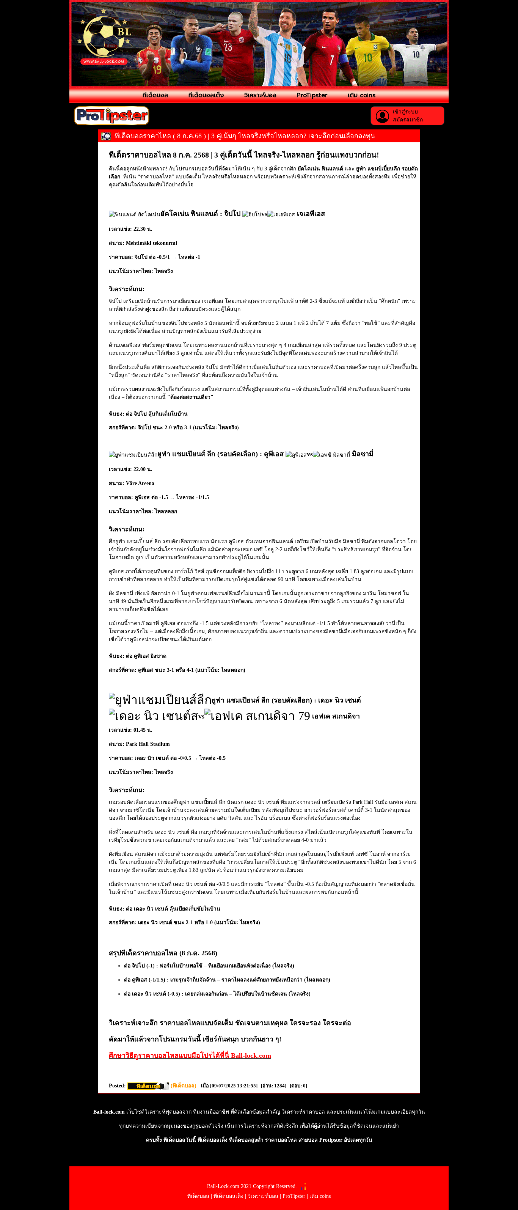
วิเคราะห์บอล (260, 95)
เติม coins (361, 95)
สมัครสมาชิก (408, 120)
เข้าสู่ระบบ (405, 112)
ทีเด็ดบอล (155, 95)
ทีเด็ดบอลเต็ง (206, 95)
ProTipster (312, 95)
